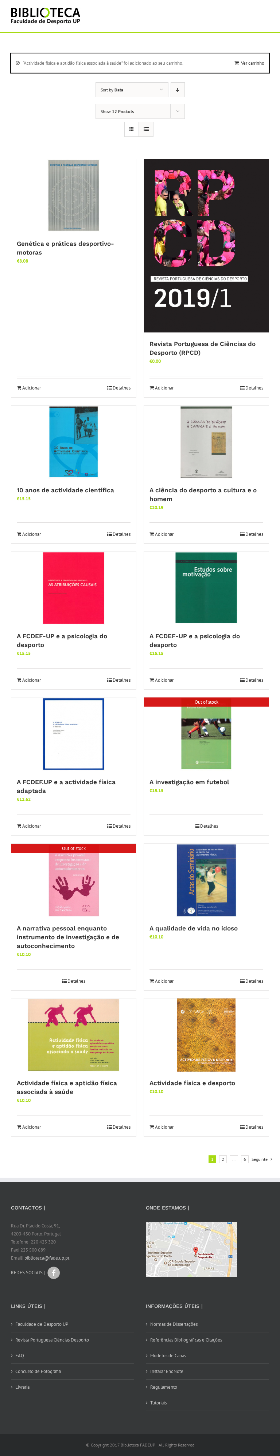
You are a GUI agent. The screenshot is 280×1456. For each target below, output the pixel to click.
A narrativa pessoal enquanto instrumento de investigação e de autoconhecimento (68, 937)
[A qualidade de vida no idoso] (206, 880)
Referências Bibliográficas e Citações (186, 1340)
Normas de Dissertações (174, 1324)
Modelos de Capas (168, 1355)
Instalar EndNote (166, 1371)
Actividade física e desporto (192, 1083)
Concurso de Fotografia (38, 1371)
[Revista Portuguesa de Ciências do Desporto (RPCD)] (206, 246)
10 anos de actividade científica (65, 490)
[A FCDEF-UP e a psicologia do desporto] (73, 588)
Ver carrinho (252, 63)
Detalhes (122, 388)
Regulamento (163, 1387)
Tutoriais (158, 1403)
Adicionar (31, 388)
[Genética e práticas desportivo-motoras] (73, 195)
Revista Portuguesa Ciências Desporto (52, 1340)
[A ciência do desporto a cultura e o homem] (206, 442)
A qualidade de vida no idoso (193, 928)
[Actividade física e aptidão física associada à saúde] (73, 1035)
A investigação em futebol (189, 782)
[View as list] (146, 129)
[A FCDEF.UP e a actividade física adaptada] (73, 734)
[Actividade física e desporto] (206, 1035)
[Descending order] (178, 89)
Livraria (22, 1387)
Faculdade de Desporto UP (41, 1324)
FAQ (19, 1355)
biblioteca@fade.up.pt (46, 1258)
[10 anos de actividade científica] (73, 442)
